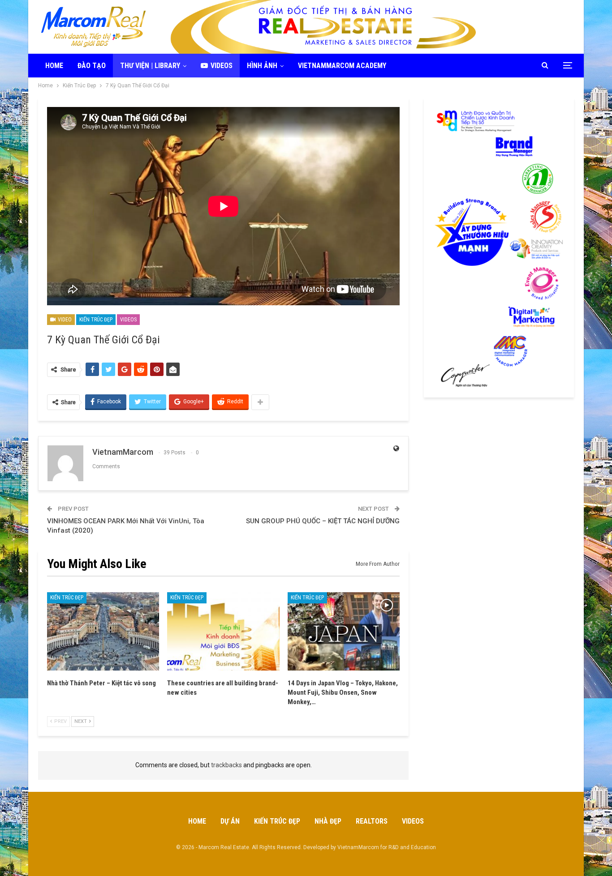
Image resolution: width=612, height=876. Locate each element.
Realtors (372, 821)
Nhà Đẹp (328, 821)
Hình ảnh (262, 65)
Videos (222, 65)
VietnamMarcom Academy (342, 65)
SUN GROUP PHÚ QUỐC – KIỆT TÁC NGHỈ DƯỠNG (323, 521)
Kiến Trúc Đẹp (95, 319)
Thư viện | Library (150, 65)
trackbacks (226, 765)
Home (54, 65)
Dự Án (230, 821)
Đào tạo (92, 65)
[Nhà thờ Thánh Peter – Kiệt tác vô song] (103, 631)
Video (64, 319)
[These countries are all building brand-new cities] (223, 631)
